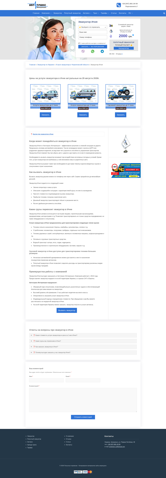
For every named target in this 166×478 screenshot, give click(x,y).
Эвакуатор (57, 13)
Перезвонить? (131, 6)
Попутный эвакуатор (72, 13)
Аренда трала (31, 445)
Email (68, 376)
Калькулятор (124, 48)
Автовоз (86, 13)
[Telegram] (102, 51)
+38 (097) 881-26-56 (130, 4)
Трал (95, 13)
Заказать (45, 115)
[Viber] (83, 51)
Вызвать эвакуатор (66, 310)
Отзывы (68, 439)
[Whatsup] (93, 51)
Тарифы (104, 13)
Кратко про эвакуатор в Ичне (43, 134)
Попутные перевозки (39, 5)
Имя (31, 376)
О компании (70, 436)
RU (130, 13)
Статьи (114, 13)
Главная (36, 13)
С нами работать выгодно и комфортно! (93, 43)
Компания (46, 13)
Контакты (122, 13)
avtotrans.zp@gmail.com (117, 446)
